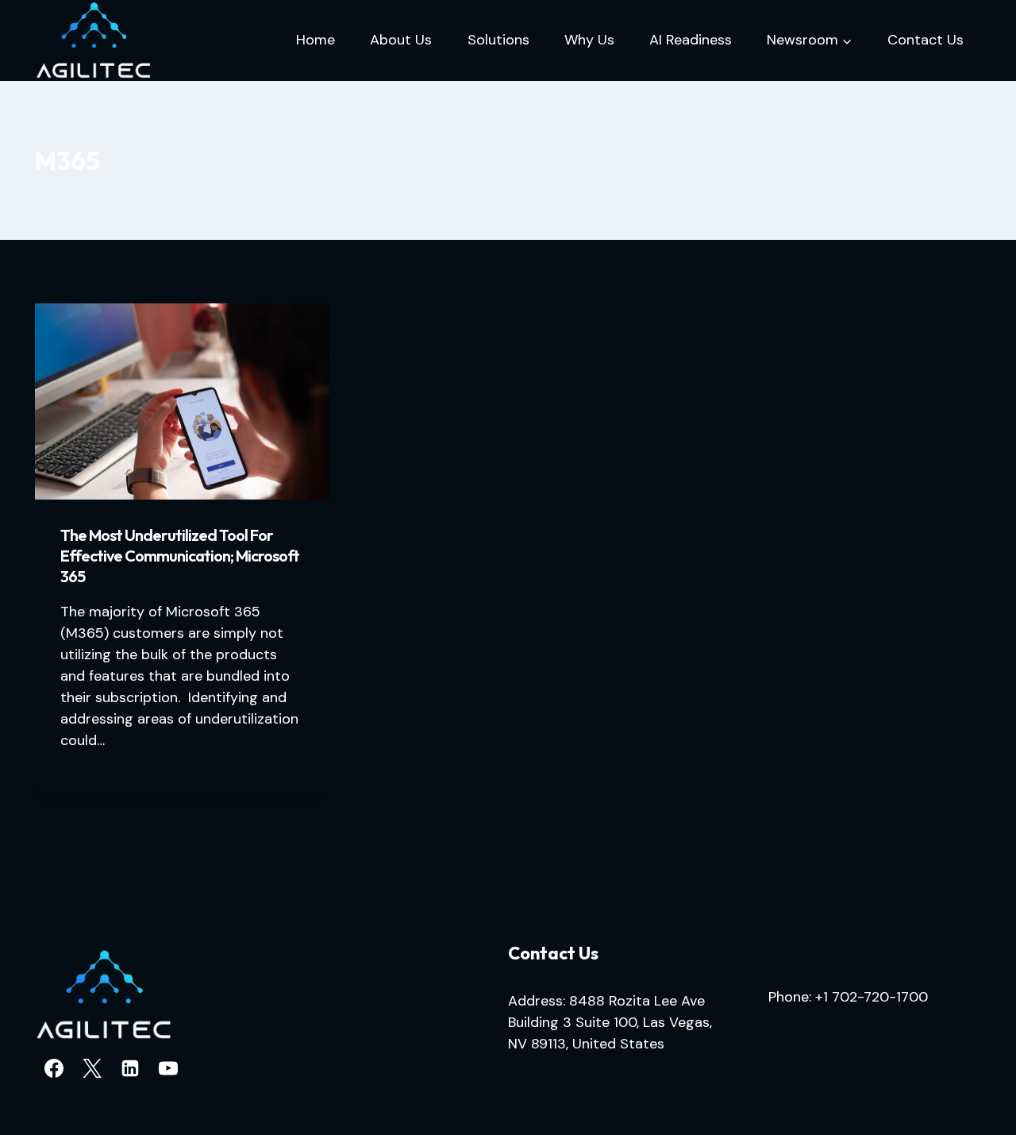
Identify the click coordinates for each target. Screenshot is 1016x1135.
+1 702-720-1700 (871, 996)
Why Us (589, 39)
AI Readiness (690, 39)
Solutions (498, 39)
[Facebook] (54, 1068)
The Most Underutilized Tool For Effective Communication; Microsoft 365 (179, 555)
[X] (92, 1068)
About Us (401, 39)
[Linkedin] (130, 1068)
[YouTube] (168, 1068)
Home (315, 39)
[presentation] (182, 401)
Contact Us (925, 39)
